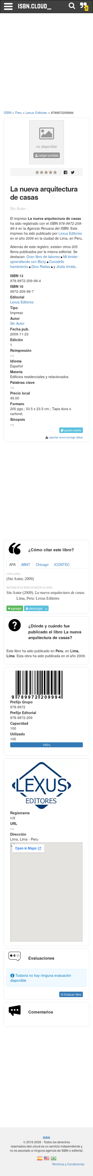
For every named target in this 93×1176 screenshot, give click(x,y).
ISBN (7, 112)
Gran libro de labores (43, 256)
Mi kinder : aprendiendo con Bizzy (45, 259)
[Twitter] (73, 172)
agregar (16, 608)
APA (12, 564)
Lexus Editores (70, 233)
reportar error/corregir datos (66, 437)
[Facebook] (65, 172)
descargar (35, 608)
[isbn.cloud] (35, 6)
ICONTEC (62, 564)
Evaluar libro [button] (72, 994)
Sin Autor (17, 323)
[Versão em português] (53, 1160)
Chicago (42, 564)
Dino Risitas (40, 266)
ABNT (25, 564)
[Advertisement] (46, 63)
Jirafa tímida (66, 266)
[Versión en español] (39, 1160)
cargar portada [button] (48, 155)
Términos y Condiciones (68, 1164)
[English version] (46, 1160)
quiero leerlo (72, 430)
